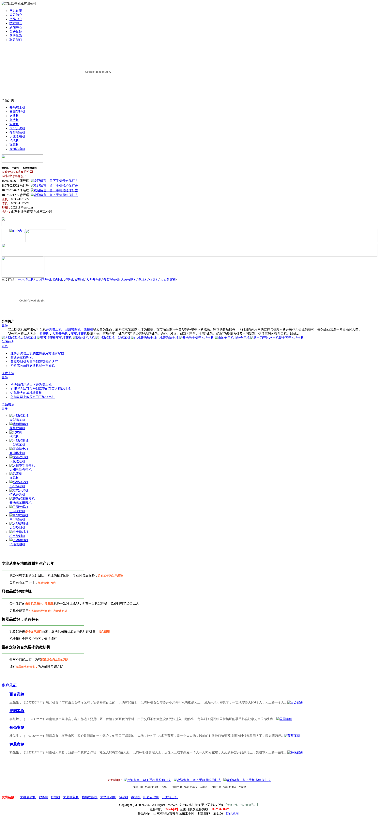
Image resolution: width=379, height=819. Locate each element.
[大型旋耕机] (18, 523)
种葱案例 (16, 744)
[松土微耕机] (18, 531)
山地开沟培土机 (167, 337)
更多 (5, 325)
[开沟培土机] (18, 449)
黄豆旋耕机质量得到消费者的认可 (34, 361)
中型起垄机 (122, 337)
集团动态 (8, 342)
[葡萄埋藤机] (18, 424)
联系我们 (15, 39)
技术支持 (8, 373)
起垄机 (14, 120)
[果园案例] (284, 719)
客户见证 (15, 31)
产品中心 (15, 19)
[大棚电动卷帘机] (22, 465)
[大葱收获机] (18, 457)
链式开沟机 (17, 494)
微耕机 (14, 115)
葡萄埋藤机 (17, 132)
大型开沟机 (17, 128)
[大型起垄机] (18, 415)
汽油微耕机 (17, 544)
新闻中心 (15, 27)
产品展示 (8, 404)
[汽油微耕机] (18, 540)
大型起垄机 (28, 337)
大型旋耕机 (17, 527)
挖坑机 (14, 140)
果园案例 (16, 711)
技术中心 (15, 23)
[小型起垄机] (18, 482)
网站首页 (15, 10)
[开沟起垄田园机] (22, 498)
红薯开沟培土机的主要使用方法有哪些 (37, 353)
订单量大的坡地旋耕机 (26, 392)
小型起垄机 (17, 486)
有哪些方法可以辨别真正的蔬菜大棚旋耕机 (40, 388)
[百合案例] (295, 702)
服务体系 (15, 35)
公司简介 (15, 15)
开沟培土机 (17, 107)
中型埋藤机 (17, 519)
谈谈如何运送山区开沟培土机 (31, 384)
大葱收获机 (17, 136)
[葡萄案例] (292, 735)
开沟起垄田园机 (20, 502)
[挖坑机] (15, 432)
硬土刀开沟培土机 (291, 337)
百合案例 (16, 694)
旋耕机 (14, 124)
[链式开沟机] (18, 490)
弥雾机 (14, 145)
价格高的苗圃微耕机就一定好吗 (32, 365)
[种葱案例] (295, 752)
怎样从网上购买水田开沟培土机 (32, 397)
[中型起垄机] (18, 440)
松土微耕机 (17, 536)
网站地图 (232, 813)
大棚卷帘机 (17, 149)
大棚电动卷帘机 (20, 469)
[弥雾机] (15, 473)
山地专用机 (242, 337)
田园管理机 (17, 111)
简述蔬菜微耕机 (21, 357)
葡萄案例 (16, 727)
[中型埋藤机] (18, 515)
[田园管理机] (18, 507)
